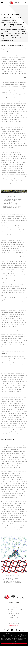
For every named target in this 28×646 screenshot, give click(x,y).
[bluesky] (23, 630)
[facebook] (4, 630)
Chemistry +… (13, 11)
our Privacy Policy (14, 641)
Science (3, 11)
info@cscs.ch (14, 625)
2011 (21, 11)
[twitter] (8, 630)
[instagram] (16, 630)
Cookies (8, 634)
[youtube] (12, 630)
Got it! (14, 643)
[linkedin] (19, 630)
